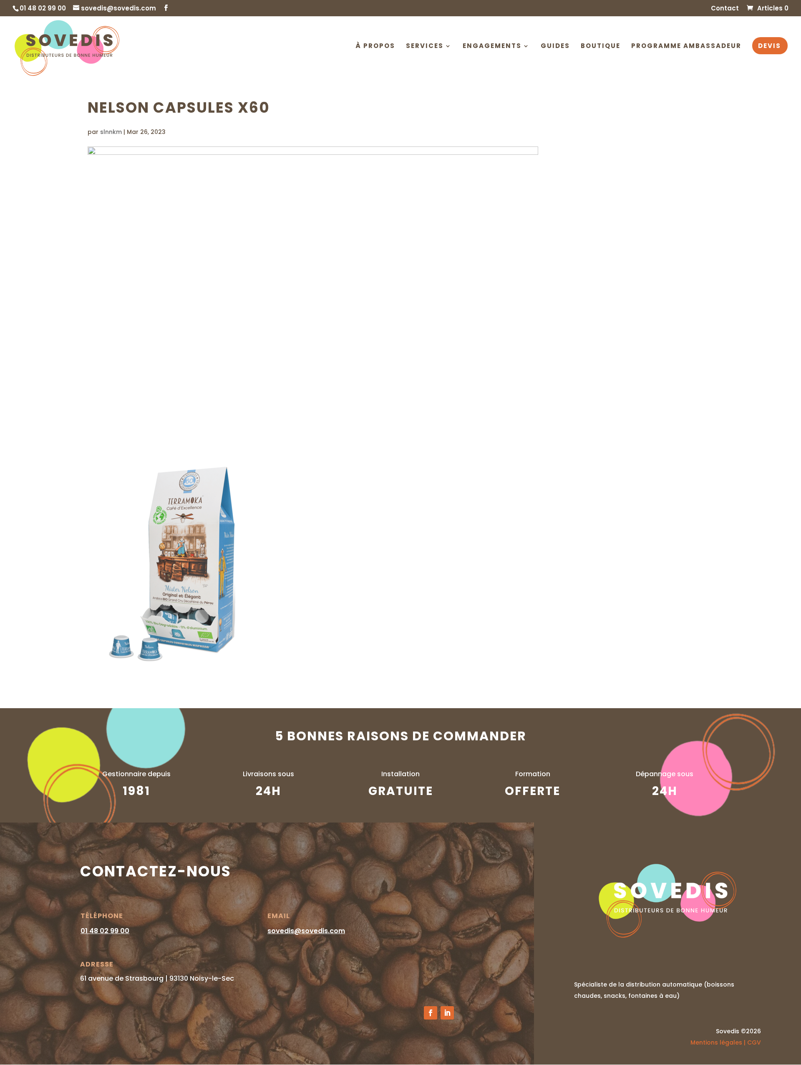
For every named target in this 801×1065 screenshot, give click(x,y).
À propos (375, 46)
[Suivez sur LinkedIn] (447, 1013)
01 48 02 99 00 (105, 931)
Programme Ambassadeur (686, 46)
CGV (754, 1042)
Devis (769, 46)
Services (424, 46)
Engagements (492, 46)
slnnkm (111, 132)
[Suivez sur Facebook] (430, 1013)
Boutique (600, 46)
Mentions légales (716, 1042)
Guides (555, 46)
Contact (725, 9)
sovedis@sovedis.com (306, 931)
